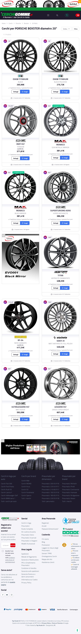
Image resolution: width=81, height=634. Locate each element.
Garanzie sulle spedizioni (30, 571)
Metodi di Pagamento (29, 557)
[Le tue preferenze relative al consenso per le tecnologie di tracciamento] (77, 630)
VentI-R (60, 340)
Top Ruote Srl (40, 625)
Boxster (26, 23)
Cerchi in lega (26, 523)
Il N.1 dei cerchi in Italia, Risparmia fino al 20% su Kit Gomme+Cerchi (40, 9)
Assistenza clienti (48, 562)
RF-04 (20, 340)
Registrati (45, 523)
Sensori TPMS (47, 553)
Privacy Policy (26, 582)
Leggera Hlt (60, 406)
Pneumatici (25, 526)
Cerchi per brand (28, 476)
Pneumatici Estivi (27, 535)
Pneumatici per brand (69, 477)
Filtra (75, 29)
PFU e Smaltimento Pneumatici (28, 563)
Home (3, 23)
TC (54, 625)
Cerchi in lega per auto (8, 477)
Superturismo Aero (60, 210)
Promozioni (46, 545)
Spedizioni (25, 554)
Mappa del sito (47, 559)
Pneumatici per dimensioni (48, 477)
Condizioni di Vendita (28, 568)
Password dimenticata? (50, 529)
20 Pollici (34, 23)
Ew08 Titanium (20, 79)
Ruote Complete (27, 529)
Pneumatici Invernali (28, 537)
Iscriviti (12, 545)
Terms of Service (57, 623)
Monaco (60, 144)
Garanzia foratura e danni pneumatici (28, 575)
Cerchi (11, 23)
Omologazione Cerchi (49, 556)
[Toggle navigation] (48, 15)
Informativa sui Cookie (29, 579)
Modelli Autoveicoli (28, 543)
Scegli (25, 92)
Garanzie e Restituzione (29, 559)
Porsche (18, 23)
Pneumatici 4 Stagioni (29, 540)
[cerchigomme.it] (20, 15)
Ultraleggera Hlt (20, 406)
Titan (60, 275)
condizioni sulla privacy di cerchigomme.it (10, 559)
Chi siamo (45, 539)
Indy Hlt (20, 144)
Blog (43, 542)
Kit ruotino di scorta (28, 532)
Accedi (44, 526)
